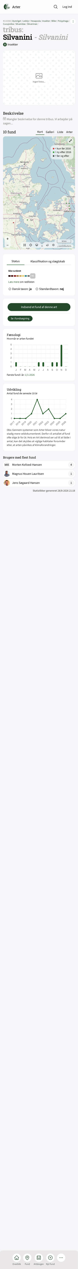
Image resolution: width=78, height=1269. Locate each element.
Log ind (67, 7)
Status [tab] (16, 261)
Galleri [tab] (50, 132)
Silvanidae (21, 24)
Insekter (46, 21)
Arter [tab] (69, 132)
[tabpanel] (39, 281)
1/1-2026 (30, 375)
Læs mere (13, 282)
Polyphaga (63, 21)
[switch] (25, 245)
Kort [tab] (40, 132)
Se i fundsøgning (20, 318)
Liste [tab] (60, 132)
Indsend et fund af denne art (39, 307)
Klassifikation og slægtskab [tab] (47, 261)
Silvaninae (32, 24)
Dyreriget (17, 21)
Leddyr (27, 21)
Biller (54, 21)
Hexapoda (36, 21)
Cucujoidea (9, 24)
